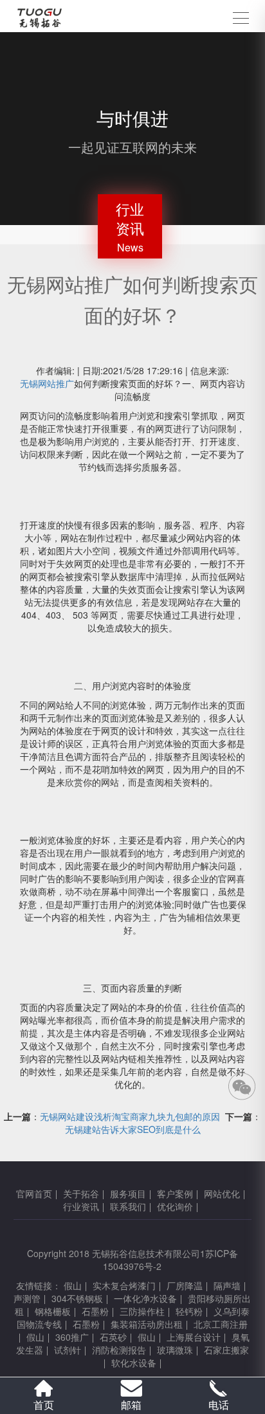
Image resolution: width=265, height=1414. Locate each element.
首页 (43, 1404)
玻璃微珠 (175, 1349)
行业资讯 (81, 1206)
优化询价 (175, 1206)
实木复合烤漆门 (124, 1285)
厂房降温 (185, 1285)
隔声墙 (227, 1285)
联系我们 (128, 1206)
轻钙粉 (189, 1311)
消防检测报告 (119, 1349)
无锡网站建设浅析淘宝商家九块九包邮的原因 (130, 1116)
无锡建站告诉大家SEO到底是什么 (133, 1129)
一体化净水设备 (145, 1298)
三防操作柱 (142, 1311)
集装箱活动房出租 (147, 1324)
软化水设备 (133, 1362)
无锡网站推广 (47, 383)
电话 (218, 1404)
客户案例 (175, 1193)
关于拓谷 (81, 1193)
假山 (73, 1285)
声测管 (27, 1298)
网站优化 (222, 1193)
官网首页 (34, 1193)
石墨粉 (95, 1311)
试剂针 (67, 1349)
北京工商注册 (221, 1324)
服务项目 (128, 1193)
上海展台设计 (194, 1336)
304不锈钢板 (77, 1298)
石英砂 (113, 1336)
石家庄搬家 (226, 1349)
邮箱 (131, 1404)
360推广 (72, 1336)
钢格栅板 (53, 1311)
